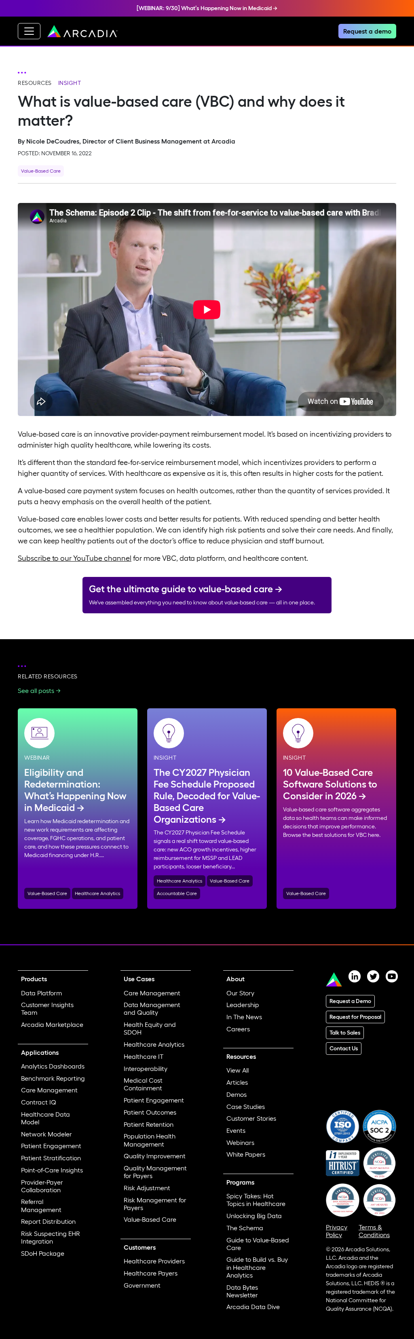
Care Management (49, 1090)
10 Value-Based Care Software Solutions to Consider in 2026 (330, 784)
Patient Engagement (51, 1145)
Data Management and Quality (152, 1008)
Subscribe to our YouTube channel (74, 558)
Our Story (240, 993)
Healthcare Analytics (97, 893)
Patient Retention (148, 1124)
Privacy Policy (336, 1230)
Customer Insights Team (47, 1008)
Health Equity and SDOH (150, 1028)
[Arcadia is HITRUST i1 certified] (342, 1162)
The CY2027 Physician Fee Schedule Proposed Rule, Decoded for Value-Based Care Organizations (207, 795)
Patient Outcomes (150, 1112)
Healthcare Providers (154, 1261)
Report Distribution (48, 1221)
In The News (244, 1016)
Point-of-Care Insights (52, 1170)
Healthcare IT (143, 1056)
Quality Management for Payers (155, 1171)
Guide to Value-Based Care (257, 1243)
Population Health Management (149, 1139)
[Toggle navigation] (29, 31)
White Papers (245, 1154)
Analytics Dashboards (52, 1066)
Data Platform (41, 993)
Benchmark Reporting (53, 1078)
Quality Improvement (155, 1155)
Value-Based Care (41, 170)
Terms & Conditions (374, 1230)
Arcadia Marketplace (52, 1024)
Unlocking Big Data (254, 1215)
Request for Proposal (355, 1017)
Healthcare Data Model (45, 1118)
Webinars (240, 1142)
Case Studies (245, 1106)
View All (237, 1070)
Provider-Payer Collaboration (42, 1185)
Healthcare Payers (150, 1273)
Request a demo (367, 31)
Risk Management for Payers (155, 1203)
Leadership (242, 1004)
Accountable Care (177, 893)
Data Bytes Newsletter (242, 1291)
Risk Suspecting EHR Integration (50, 1237)
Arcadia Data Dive (253, 1306)
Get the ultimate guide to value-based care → (186, 589)
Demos (236, 1094)
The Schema (244, 1227)
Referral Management (41, 1205)
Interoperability (145, 1068)
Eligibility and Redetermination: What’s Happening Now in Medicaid (75, 790)
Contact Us (344, 1048)
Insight (69, 83)
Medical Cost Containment (143, 1084)
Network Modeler (46, 1134)
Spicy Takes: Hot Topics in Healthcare (255, 1199)
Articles (237, 1082)
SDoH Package (42, 1253)
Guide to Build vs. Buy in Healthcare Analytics (257, 1267)
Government (142, 1285)
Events (235, 1130)
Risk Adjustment (147, 1187)
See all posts (36, 690)
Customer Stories (251, 1118)
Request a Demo (350, 1001)
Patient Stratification (51, 1158)
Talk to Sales (345, 1032)
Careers (238, 1029)
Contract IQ (38, 1102)
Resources (35, 83)
